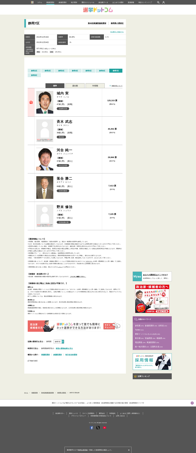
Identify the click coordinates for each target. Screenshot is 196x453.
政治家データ (103, 2)
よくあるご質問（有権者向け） (130, 413)
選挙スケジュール (88, 2)
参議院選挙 (63, 2)
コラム (39, 2)
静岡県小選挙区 (117, 23)
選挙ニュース (73, 413)
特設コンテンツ (144, 2)
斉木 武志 (65, 123)
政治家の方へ (59, 413)
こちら (60, 267)
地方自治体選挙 (71, 355)
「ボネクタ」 (89, 261)
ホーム (26, 392)
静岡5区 (89, 71)
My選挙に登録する (117, 32)
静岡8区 (34, 75)
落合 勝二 (65, 180)
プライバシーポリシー (78, 416)
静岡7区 (116, 71)
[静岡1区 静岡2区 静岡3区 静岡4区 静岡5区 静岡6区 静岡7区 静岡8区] (59, 342)
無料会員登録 (83, 450)
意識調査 (131, 2)
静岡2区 (48, 71)
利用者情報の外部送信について (101, 416)
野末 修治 (65, 208)
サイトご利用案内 (88, 413)
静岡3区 (61, 71)
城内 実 (63, 94)
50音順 (95, 86)
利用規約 (112, 413)
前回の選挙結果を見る (64, 348)
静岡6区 (102, 71)
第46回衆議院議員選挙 (97, 23)
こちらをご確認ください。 (78, 276)
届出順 (75, 86)
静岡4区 (75, 71)
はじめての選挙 (118, 2)
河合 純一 (65, 151)
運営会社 (102, 413)
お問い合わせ (120, 416)
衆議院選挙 (50, 2)
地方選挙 (74, 2)
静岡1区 (34, 71)
